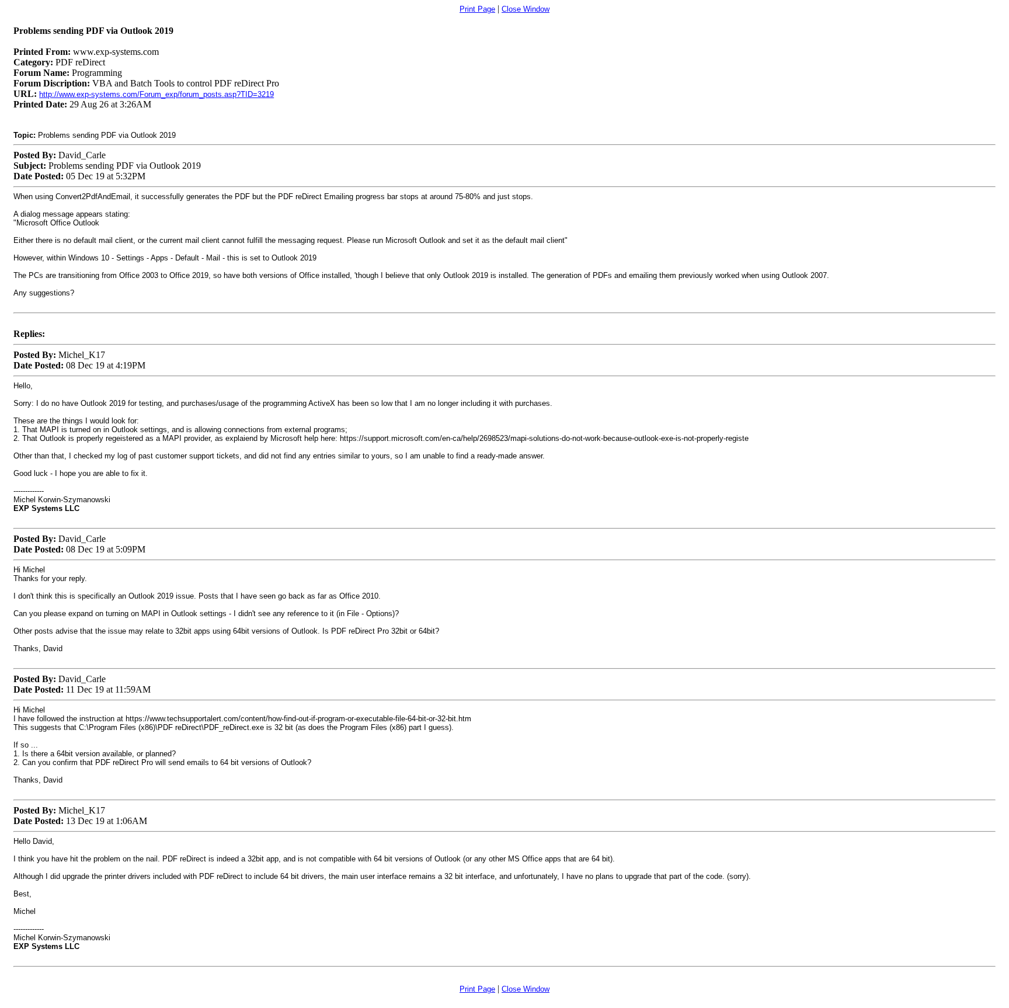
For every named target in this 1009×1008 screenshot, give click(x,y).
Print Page (477, 9)
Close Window (525, 9)
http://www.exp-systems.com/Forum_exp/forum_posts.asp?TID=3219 (156, 94)
